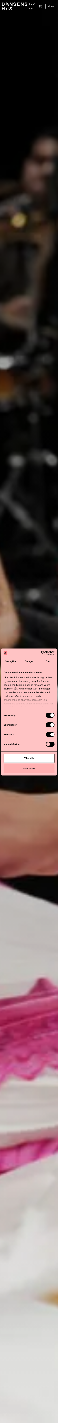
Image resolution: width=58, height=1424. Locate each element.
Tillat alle (29, 758)
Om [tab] (47, 661)
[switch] (50, 724)
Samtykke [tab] (10, 661)
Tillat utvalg (29, 768)
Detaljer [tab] (29, 661)
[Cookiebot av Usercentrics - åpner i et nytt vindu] (41, 653)
